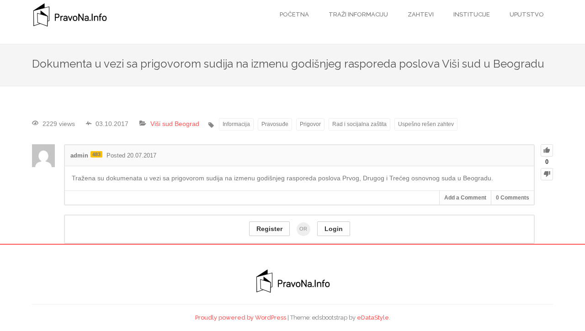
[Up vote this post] (547, 150)
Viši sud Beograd (174, 123)
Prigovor (310, 124)
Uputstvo (526, 14)
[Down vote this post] (547, 174)
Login (333, 228)
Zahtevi (420, 14)
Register (269, 228)
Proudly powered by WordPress (240, 317)
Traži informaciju (357, 14)
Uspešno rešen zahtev (426, 124)
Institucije (471, 14)
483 (96, 154)
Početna (294, 14)
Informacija (236, 124)
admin (79, 155)
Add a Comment (465, 197)
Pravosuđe (274, 124)
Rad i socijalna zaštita (359, 124)
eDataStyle (373, 317)
